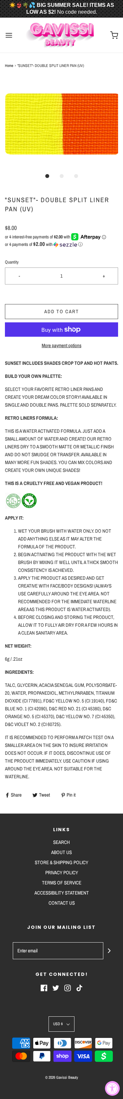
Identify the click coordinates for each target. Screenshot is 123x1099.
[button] (61, 124)
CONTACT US (62, 902)
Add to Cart (61, 311)
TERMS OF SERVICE (61, 882)
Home (9, 65)
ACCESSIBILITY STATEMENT (61, 892)
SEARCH (61, 842)
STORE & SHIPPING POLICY (61, 862)
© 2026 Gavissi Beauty (61, 1077)
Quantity (12, 262)
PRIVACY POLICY (61, 872)
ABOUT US (61, 852)
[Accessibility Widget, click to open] (112, 1088)
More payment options (61, 345)
